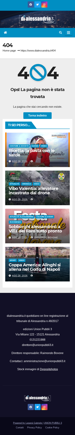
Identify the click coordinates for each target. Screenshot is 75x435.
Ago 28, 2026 (20, 161)
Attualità (14, 184)
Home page (9, 50)
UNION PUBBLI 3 (53, 423)
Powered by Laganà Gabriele (28, 423)
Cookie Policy (52, 427)
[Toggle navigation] (68, 32)
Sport (13, 260)
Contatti (20, 427)
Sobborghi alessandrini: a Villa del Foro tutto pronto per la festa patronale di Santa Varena (35, 233)
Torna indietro (37, 115)
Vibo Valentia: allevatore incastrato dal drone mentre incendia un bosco (35, 193)
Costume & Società (19, 146)
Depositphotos (49, 369)
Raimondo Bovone (46, 237)
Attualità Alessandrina (21, 217)
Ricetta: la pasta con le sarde (32, 152)
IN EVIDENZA (15, 222)
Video (44, 146)
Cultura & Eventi (44, 217)
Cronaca (26, 184)
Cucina (35, 146)
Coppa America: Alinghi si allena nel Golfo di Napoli (35, 267)
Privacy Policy (34, 427)
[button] (60, 32)
